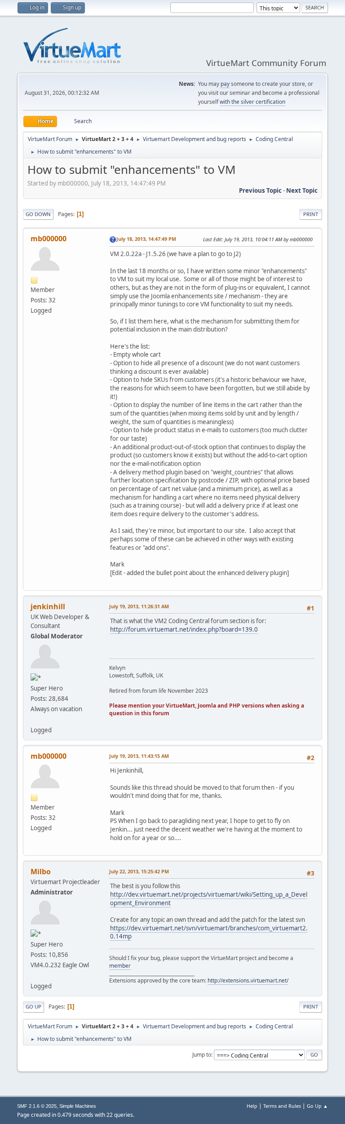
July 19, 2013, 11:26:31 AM (139, 606)
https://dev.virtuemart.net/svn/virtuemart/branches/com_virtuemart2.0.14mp (209, 932)
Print (310, 214)
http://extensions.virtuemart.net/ (248, 980)
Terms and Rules (282, 1105)
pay (225, 84)
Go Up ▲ (317, 1105)
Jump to (201, 1054)
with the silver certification (252, 102)
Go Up (33, 1006)
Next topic (302, 190)
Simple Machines (77, 1106)
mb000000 (48, 238)
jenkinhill (48, 606)
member (120, 965)
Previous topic (260, 190)
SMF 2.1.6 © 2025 (37, 1106)
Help (252, 1105)
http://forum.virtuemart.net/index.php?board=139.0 (184, 629)
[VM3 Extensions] (34, 975)
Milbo (41, 871)
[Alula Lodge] (34, 719)
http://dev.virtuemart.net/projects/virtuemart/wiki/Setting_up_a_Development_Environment (208, 898)
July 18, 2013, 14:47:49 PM (146, 238)
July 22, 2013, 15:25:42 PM (139, 871)
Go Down (38, 214)
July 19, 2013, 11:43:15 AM (139, 755)
